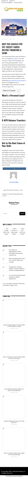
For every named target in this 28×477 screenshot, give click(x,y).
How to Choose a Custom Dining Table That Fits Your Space (14, 357)
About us (12, 1)
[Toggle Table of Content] (17, 91)
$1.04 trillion (14, 58)
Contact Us (4, 1)
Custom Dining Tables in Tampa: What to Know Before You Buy (14, 325)
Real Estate (5, 39)
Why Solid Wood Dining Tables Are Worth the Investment (14, 389)
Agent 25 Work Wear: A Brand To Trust (13, 190)
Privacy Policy (18, 2)
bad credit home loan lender (16, 80)
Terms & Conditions (6, 2)
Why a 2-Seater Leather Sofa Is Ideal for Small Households (14, 453)
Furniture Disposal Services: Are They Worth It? (14, 421)
